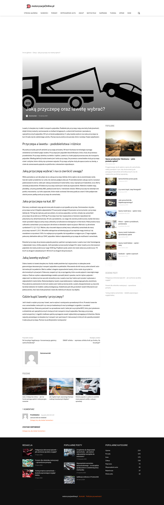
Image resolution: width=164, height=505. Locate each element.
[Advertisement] (82, 32)
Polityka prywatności (94, 496)
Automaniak (33, 116)
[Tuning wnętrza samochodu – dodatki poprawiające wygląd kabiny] (27, 473)
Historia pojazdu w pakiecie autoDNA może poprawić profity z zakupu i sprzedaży (87, 399)
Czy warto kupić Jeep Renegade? (129, 189)
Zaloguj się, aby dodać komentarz (41, 420)
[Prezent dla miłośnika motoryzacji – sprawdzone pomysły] (27, 463)
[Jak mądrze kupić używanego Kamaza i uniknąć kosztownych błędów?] (61, 386)
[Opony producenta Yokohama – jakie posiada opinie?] (123, 143)
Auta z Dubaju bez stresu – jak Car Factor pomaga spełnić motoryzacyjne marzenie (34, 399)
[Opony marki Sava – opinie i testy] (111, 213)
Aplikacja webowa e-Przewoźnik (88, 477)
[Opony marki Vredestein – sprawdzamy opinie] (111, 235)
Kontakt (82, 496)
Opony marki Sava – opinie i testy (129, 211)
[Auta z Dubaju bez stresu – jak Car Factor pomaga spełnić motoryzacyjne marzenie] (34, 386)
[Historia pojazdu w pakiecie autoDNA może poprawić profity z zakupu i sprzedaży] (88, 386)
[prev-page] (106, 264)
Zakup (35, 53)
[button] (139, 13)
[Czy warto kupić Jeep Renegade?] (111, 192)
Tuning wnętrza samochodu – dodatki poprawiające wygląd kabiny (45, 473)
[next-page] (110, 264)
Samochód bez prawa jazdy (127, 179)
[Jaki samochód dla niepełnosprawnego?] (111, 203)
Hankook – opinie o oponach (128, 254)
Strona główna (26, 53)
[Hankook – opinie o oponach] (111, 256)
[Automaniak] (27, 116)
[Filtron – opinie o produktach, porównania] (111, 224)
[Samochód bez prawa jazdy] (111, 181)
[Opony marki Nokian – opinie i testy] (111, 246)
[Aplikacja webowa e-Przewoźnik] (69, 479)
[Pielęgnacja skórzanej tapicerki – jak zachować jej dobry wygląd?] (27, 452)
